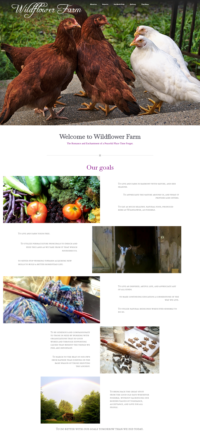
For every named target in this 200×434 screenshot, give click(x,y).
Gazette (105, 4)
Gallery (133, 4)
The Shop (145, 4)
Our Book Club (119, 4)
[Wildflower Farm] (47, 9)
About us (93, 4)
